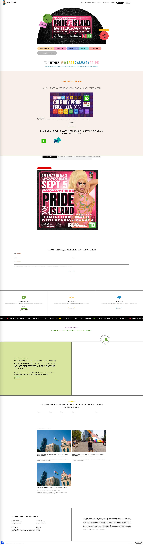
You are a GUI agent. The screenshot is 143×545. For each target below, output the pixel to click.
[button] (45, 48)
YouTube (38, 528)
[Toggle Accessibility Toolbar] (2, 542)
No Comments (62, 456)
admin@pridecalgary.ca (42, 456)
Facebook (38, 525)
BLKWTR (22, 543)
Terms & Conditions (132, 543)
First (15, 257)
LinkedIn (38, 530)
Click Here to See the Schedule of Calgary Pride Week (71, 88)
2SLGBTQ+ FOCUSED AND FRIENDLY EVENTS (71, 330)
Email (17, 261)
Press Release (56, 456)
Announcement (50, 456)
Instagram (38, 527)
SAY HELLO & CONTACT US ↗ (24, 516)
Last (74, 257)
